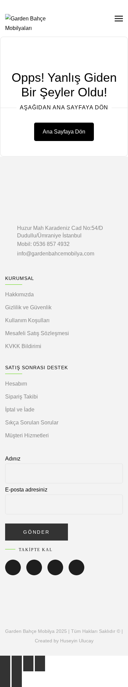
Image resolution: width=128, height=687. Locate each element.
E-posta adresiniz (26, 490)
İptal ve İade (19, 409)
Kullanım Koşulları (27, 320)
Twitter (34, 572)
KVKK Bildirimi (23, 346)
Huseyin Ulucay (77, 640)
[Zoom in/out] (40, 663)
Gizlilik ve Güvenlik (28, 307)
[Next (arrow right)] (17, 679)
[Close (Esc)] (5, 663)
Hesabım (16, 384)
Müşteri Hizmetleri (27, 435)
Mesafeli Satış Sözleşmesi (37, 333)
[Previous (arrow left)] (5, 679)
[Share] (17, 663)
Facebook (13, 572)
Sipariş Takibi (21, 397)
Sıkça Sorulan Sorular (31, 422)
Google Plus (76, 572)
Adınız (12, 459)
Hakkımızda (19, 294)
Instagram (55, 572)
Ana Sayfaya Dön (64, 132)
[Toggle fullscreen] (28, 663)
